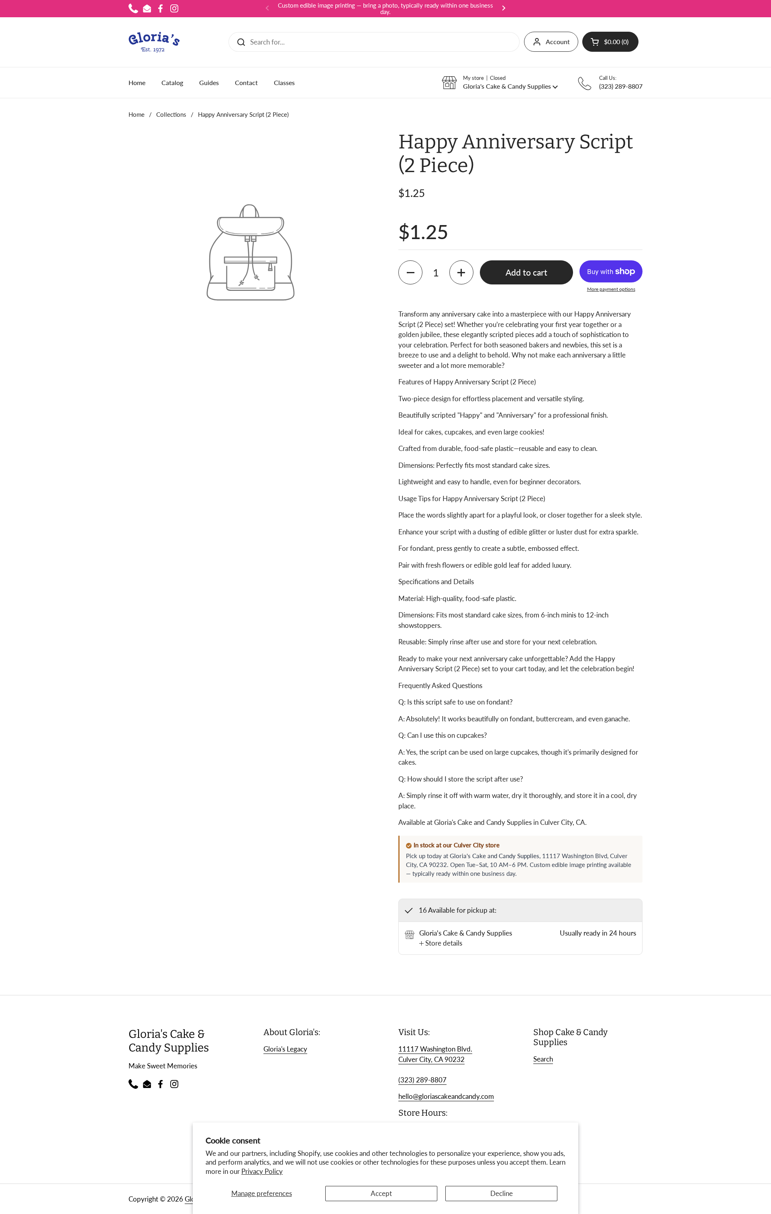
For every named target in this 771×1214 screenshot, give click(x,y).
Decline (501, 1193)
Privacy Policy (262, 1171)
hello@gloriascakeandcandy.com (446, 1096)
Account (558, 41)
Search (543, 1059)
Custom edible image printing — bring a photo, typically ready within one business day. (385, 8)
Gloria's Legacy (285, 1049)
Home (136, 114)
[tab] (440, 943)
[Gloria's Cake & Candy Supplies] (154, 42)
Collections (171, 114)
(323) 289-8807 (422, 1080)
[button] (610, 42)
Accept (381, 1193)
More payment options (611, 289)
